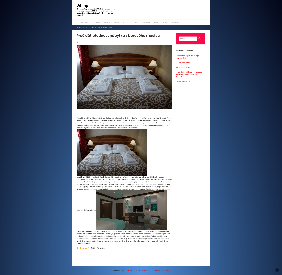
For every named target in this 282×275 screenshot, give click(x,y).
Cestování (84, 22)
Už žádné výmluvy (183, 82)
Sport (137, 22)
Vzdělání (146, 22)
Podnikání (127, 22)
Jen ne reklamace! (183, 63)
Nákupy (107, 22)
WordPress (127, 270)
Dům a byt (96, 22)
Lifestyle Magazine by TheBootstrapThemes (151, 270)
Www (155, 22)
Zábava (165, 22)
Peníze (116, 22)
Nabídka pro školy (183, 67)
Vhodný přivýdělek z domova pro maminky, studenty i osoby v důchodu (189, 74)
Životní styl (175, 22)
